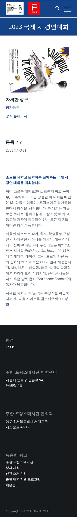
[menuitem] (55, 8)
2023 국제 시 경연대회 (39, 26)
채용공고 (12, 485)
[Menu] (65, 8)
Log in (10, 347)
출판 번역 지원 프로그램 (23, 479)
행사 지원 (12, 467)
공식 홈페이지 (16, 116)
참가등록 (12, 107)
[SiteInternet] (32, 8)
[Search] (55, 8)
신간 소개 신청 (16, 473)
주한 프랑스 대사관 (19, 462)
